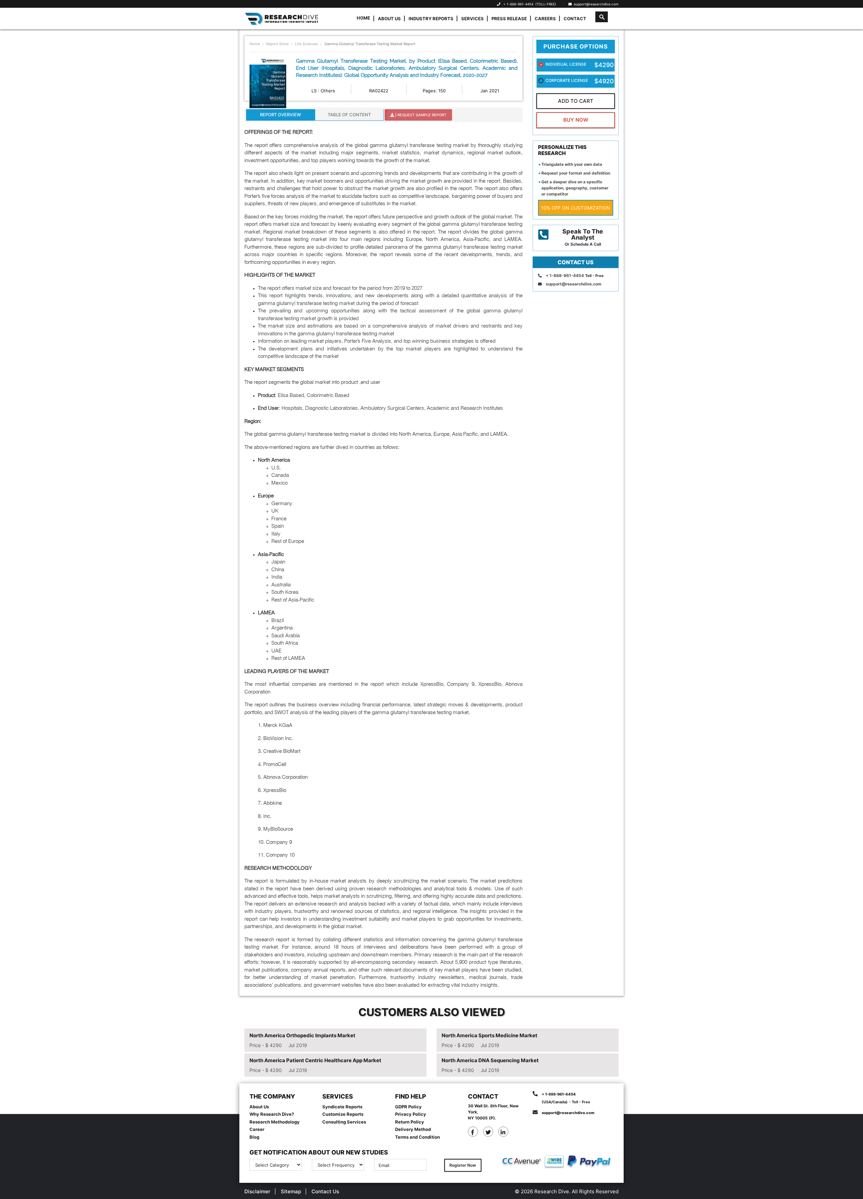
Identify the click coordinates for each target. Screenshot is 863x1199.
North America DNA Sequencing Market (490, 1060)
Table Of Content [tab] (349, 114)
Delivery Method (413, 1129)
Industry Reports (431, 18)
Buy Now (575, 120)
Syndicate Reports (342, 1106)
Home (363, 18)
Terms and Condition (417, 1137)
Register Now (462, 1165)
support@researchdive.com (595, 4)
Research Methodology (274, 1122)
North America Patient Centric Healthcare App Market (315, 1060)
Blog (254, 1137)
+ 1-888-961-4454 (518, 4)
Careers (545, 18)
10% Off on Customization (575, 208)
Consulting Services (344, 1122)
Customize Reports (342, 1114)
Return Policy (409, 1122)
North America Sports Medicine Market (489, 1035)
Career (256, 1129)
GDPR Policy (408, 1106)
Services (472, 18)
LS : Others (323, 90)
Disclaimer (257, 1191)
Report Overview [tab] (280, 114)
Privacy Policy (410, 1114)
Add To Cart (575, 101)
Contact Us (325, 1191)
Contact (575, 18)
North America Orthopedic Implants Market (302, 1035)
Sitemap (291, 1191)
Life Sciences (306, 43)
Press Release (509, 18)
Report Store (277, 43)
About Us (389, 18)
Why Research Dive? (271, 1114)
